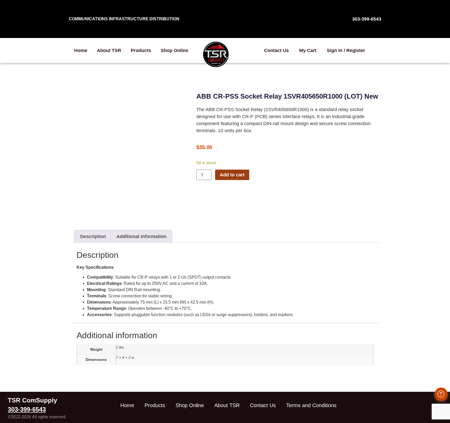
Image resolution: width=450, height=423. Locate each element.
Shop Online (174, 50)
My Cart (307, 50)
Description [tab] (93, 236)
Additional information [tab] (141, 236)
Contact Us (276, 50)
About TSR (109, 50)
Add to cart (232, 174)
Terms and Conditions (311, 405)
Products (141, 50)
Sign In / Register (346, 50)
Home (80, 50)
